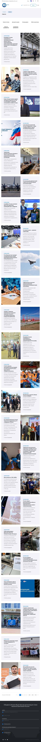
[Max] (31, 1)
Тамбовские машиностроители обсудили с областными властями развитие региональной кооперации (11, 155)
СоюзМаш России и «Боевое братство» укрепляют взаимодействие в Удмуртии (10, 205)
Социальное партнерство (15, 27)
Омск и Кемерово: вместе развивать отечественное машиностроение (10, 583)
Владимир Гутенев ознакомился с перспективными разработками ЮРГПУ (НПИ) (29, 338)
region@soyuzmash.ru (7, 732)
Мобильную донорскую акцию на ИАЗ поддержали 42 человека (11, 642)
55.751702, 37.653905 (7, 715)
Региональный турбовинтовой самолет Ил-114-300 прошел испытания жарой (30, 182)
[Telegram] (33, 1)
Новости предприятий (6, 27)
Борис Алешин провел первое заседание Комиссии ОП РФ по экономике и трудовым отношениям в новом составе (11, 100)
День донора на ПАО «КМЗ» (10, 477)
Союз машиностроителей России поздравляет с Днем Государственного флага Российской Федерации (29, 126)
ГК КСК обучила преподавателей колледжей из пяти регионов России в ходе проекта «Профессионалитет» (10, 368)
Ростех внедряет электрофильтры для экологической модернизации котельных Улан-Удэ (30, 559)
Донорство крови (15, 22)
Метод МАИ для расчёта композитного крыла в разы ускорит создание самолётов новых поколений (29, 668)
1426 (32, 694)
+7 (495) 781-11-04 (26, 5)
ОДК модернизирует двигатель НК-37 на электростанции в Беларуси (10, 533)
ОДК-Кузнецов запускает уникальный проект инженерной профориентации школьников (30, 284)
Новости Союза (6, 22)
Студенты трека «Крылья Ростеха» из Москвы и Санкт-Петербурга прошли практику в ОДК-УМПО (30, 73)
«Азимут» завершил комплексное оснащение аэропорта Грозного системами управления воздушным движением (9, 314)
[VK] (36, 1)
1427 (35, 694)
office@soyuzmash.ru (7, 723)
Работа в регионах (35, 22)
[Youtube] (38, 1)
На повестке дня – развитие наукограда (29, 231)
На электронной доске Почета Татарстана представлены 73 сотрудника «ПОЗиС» (11, 421)
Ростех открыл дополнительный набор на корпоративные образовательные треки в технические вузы (29, 503)
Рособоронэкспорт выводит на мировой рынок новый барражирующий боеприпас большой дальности (10, 257)
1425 (29, 694)
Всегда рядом (25, 22)
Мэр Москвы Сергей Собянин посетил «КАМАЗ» (30, 395)
